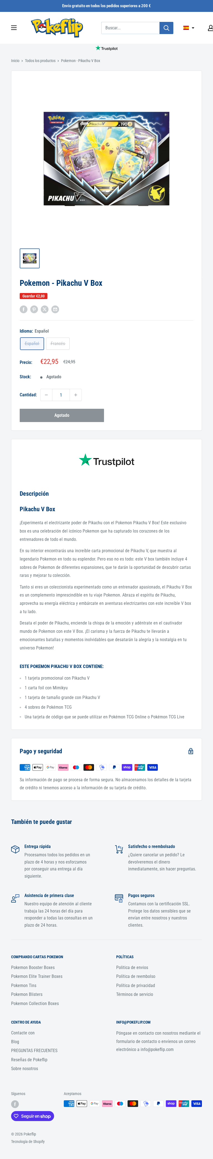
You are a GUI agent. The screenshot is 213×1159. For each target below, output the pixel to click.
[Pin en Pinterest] (34, 309)
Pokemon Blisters (26, 994)
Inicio (15, 60)
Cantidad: (28, 394)
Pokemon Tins (23, 985)
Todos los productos (40, 60)
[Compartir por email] (55, 309)
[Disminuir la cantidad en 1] (46, 395)
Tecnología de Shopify (28, 1141)
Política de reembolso (135, 976)
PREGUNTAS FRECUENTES (34, 1050)
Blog (15, 1041)
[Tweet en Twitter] (45, 309)
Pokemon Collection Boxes (35, 1003)
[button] (189, 28)
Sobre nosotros (24, 1068)
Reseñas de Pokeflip (29, 1059)
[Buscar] (166, 28)
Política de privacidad (135, 985)
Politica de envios (132, 967)
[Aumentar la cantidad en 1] (76, 395)
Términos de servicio (134, 994)
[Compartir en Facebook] (23, 309)
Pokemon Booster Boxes (33, 967)
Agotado (61, 415)
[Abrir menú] (14, 27)
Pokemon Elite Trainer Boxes (36, 976)
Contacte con (23, 1032)
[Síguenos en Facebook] (15, 1104)
